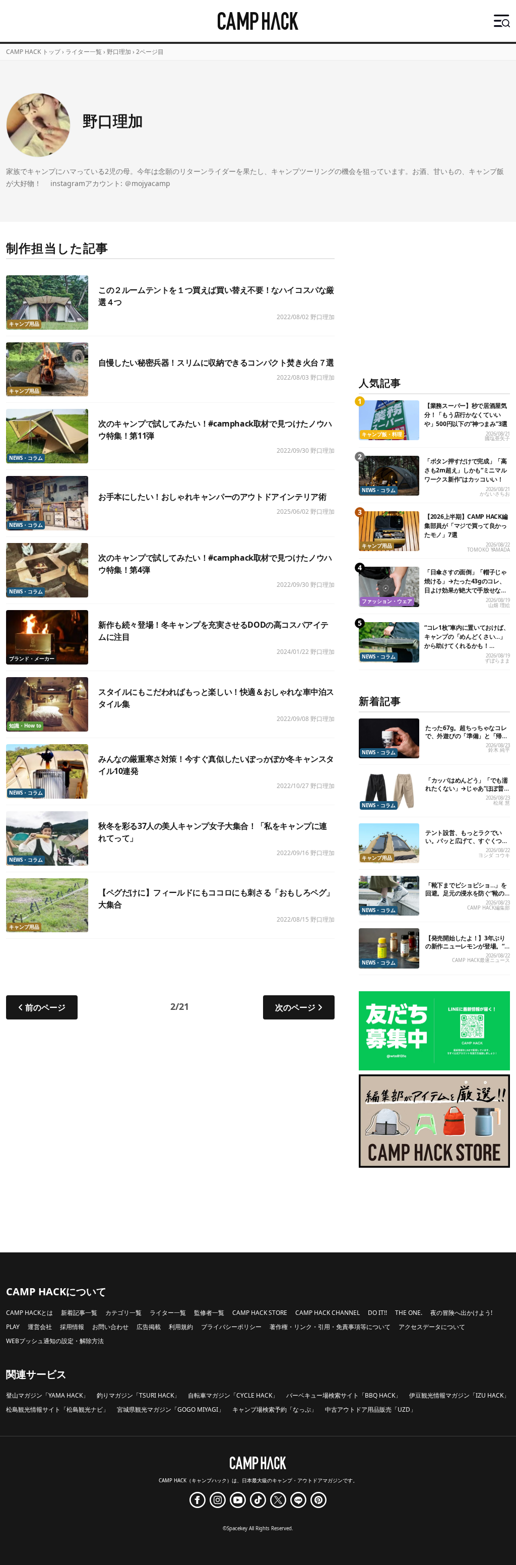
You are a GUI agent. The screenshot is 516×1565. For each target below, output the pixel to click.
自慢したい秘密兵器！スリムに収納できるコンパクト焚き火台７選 (216, 362)
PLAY (13, 1326)
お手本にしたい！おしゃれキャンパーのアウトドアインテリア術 (212, 496)
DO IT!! (377, 1312)
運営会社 (40, 1326)
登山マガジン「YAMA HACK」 (47, 1395)
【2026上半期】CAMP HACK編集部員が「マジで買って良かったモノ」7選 (465, 525)
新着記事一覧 (79, 1312)
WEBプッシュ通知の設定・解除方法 (55, 1341)
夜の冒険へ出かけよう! (461, 1312)
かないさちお (495, 494)
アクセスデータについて (432, 1326)
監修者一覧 (209, 1312)
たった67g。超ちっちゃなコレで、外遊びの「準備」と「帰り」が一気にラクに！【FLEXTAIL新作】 (466, 740)
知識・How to (25, 726)
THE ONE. (408, 1312)
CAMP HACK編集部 (488, 908)
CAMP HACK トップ (33, 51)
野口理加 (322, 317)
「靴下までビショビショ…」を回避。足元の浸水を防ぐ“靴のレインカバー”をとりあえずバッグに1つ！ (466, 897)
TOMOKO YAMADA (488, 550)
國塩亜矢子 (497, 438)
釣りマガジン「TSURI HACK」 (138, 1395)
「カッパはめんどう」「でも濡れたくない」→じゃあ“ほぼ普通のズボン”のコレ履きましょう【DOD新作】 (467, 792)
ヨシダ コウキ (494, 855)
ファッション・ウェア (387, 601)
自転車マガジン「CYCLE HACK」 (233, 1395)
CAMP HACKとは (29, 1312)
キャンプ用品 (24, 324)
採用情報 (72, 1326)
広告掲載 (149, 1326)
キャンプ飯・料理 (382, 434)
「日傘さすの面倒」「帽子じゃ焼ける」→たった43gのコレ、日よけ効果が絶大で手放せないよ (465, 586)
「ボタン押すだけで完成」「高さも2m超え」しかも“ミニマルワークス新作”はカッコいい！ (465, 470)
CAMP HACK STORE (259, 1312)
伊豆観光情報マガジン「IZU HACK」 (459, 1395)
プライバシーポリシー (231, 1326)
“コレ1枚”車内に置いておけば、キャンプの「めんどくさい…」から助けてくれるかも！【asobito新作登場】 (466, 641)
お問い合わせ (110, 1326)
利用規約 (181, 1326)
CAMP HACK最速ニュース (481, 960)
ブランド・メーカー (31, 658)
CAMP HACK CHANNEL (327, 1312)
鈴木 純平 (499, 750)
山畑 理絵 (499, 605)
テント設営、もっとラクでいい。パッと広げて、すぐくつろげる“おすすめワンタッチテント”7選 (466, 844)
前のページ (45, 1007)
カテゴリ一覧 (123, 1312)
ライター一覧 (84, 51)
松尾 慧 (501, 803)
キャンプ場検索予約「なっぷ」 (274, 1409)
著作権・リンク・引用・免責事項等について (330, 1326)
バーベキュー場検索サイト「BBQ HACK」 (343, 1395)
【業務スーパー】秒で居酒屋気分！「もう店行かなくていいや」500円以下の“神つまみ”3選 (465, 414)
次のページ (295, 1007)
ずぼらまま (497, 660)
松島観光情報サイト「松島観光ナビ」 (57, 1409)
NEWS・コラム (26, 458)
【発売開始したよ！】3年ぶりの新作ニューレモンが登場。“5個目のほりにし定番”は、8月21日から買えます (466, 950)
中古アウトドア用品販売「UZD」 (370, 1409)
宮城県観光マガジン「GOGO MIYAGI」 (170, 1409)
